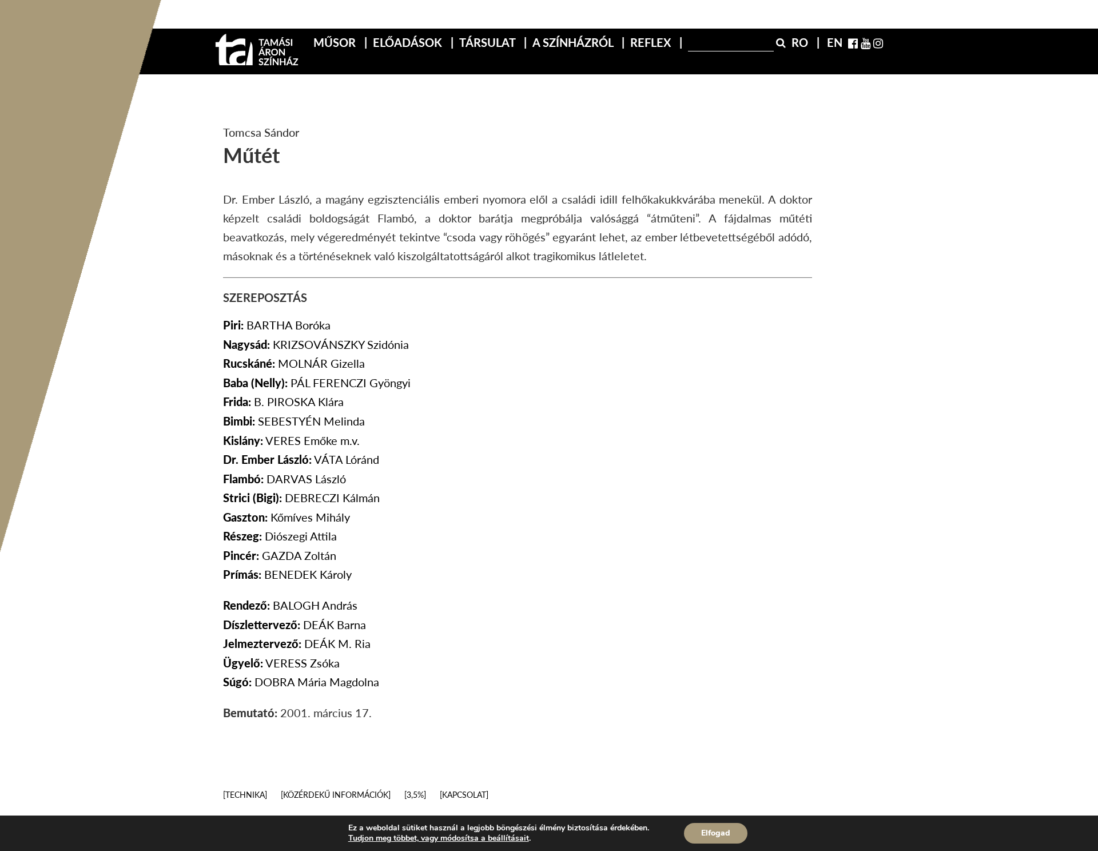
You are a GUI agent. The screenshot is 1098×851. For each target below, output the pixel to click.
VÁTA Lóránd (301, 459)
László (284, 479)
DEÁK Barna (294, 624)
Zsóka (281, 663)
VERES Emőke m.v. (291, 440)
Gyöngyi (317, 382)
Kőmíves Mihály (286, 517)
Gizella (294, 363)
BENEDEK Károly (287, 574)
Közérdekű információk (335, 795)
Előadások (409, 42)
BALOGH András (290, 605)
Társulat (488, 42)
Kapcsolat (464, 795)
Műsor (336, 42)
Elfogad (715, 833)
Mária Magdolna (301, 682)
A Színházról (574, 42)
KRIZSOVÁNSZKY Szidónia (316, 344)
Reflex (652, 42)
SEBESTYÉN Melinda (294, 421)
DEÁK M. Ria (297, 643)
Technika (245, 795)
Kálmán (301, 497)
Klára (283, 401)
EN (834, 42)
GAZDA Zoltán (279, 555)
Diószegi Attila (280, 536)
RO (801, 42)
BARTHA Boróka (277, 325)
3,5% (415, 795)
